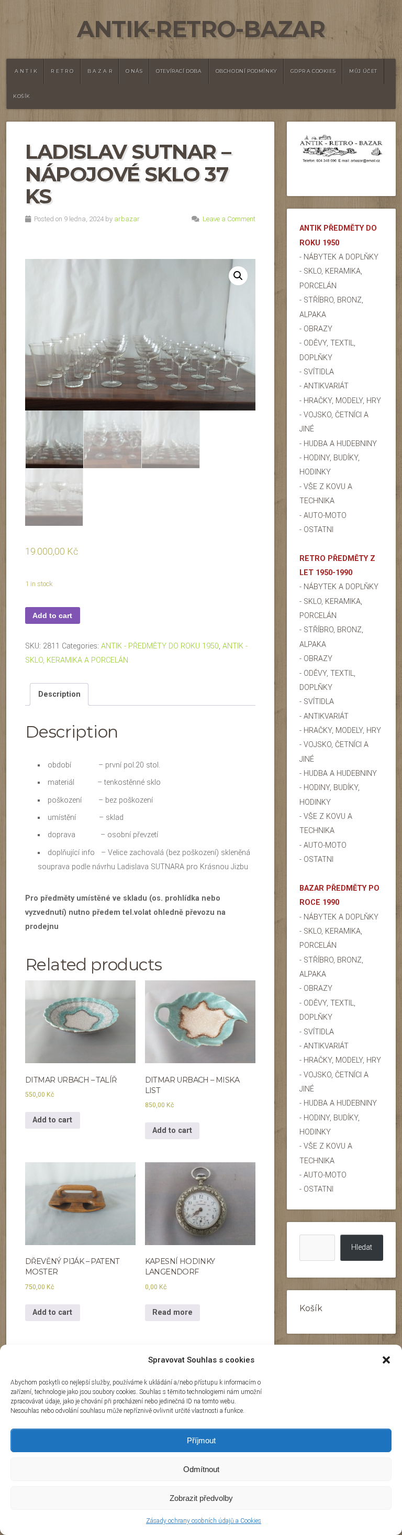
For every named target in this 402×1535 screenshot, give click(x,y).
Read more (172, 1312)
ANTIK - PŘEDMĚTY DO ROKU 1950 (160, 646)
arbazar (127, 219)
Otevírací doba (179, 71)
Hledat (361, 1247)
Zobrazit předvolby (201, 1498)
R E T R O (62, 71)
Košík (21, 96)
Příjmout (201, 1440)
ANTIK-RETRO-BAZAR (201, 29)
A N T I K (26, 71)
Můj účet (363, 71)
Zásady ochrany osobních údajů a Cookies (203, 1521)
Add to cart (52, 615)
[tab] (59, 694)
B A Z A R (99, 71)
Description (59, 694)
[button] (386, 1360)
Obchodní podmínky (246, 71)
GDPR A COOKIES (313, 71)
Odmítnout (201, 1469)
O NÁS (134, 71)
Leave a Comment (229, 219)
